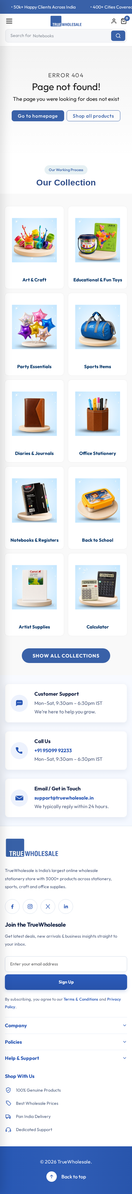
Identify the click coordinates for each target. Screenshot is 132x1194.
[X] (48, 906)
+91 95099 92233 (53, 750)
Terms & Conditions (81, 999)
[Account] (114, 21)
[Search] (118, 36)
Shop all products (93, 116)
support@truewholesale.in (64, 798)
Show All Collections (66, 656)
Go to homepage (38, 116)
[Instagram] (30, 906)
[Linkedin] (65, 906)
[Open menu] (9, 21)
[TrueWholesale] (32, 848)
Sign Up (66, 982)
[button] (124, 21)
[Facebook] (12, 906)
